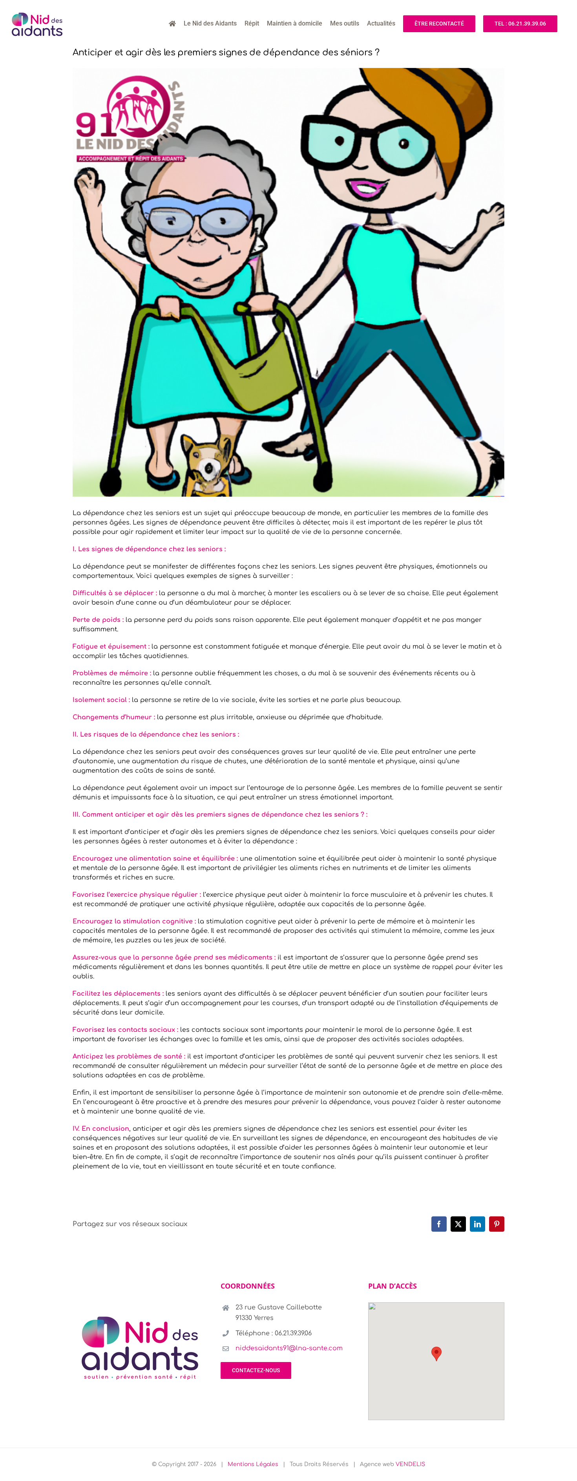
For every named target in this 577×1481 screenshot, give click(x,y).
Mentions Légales (253, 1464)
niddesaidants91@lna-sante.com (289, 1348)
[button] (436, 1354)
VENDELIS (410, 1464)
